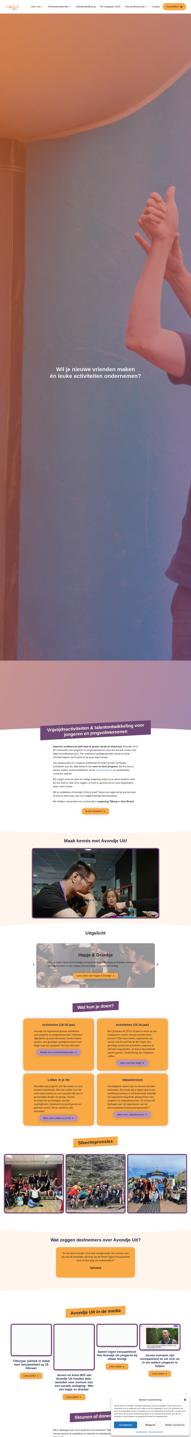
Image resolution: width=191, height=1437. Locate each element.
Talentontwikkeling (86, 7)
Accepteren (125, 1424)
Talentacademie (104, 770)
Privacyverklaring (155, 1432)
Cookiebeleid (141, 1432)
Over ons (36, 7)
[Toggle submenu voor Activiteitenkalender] (70, 7)
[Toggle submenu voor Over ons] (42, 7)
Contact (156, 7)
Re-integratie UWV (110, 7)
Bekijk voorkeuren (175, 1424)
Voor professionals (135, 7)
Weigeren (150, 1424)
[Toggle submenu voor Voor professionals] (146, 7)
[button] (185, 1399)
